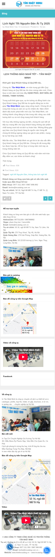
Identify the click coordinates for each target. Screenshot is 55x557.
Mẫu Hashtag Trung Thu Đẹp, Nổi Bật (16, 449)
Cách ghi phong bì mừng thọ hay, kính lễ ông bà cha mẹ (23, 446)
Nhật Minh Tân (11, 27)
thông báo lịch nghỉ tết (37, 174)
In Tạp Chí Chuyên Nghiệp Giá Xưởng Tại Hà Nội (21, 439)
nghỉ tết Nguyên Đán (18, 174)
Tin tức (42, 27)
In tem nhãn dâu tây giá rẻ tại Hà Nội (16, 451)
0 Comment (24, 27)
